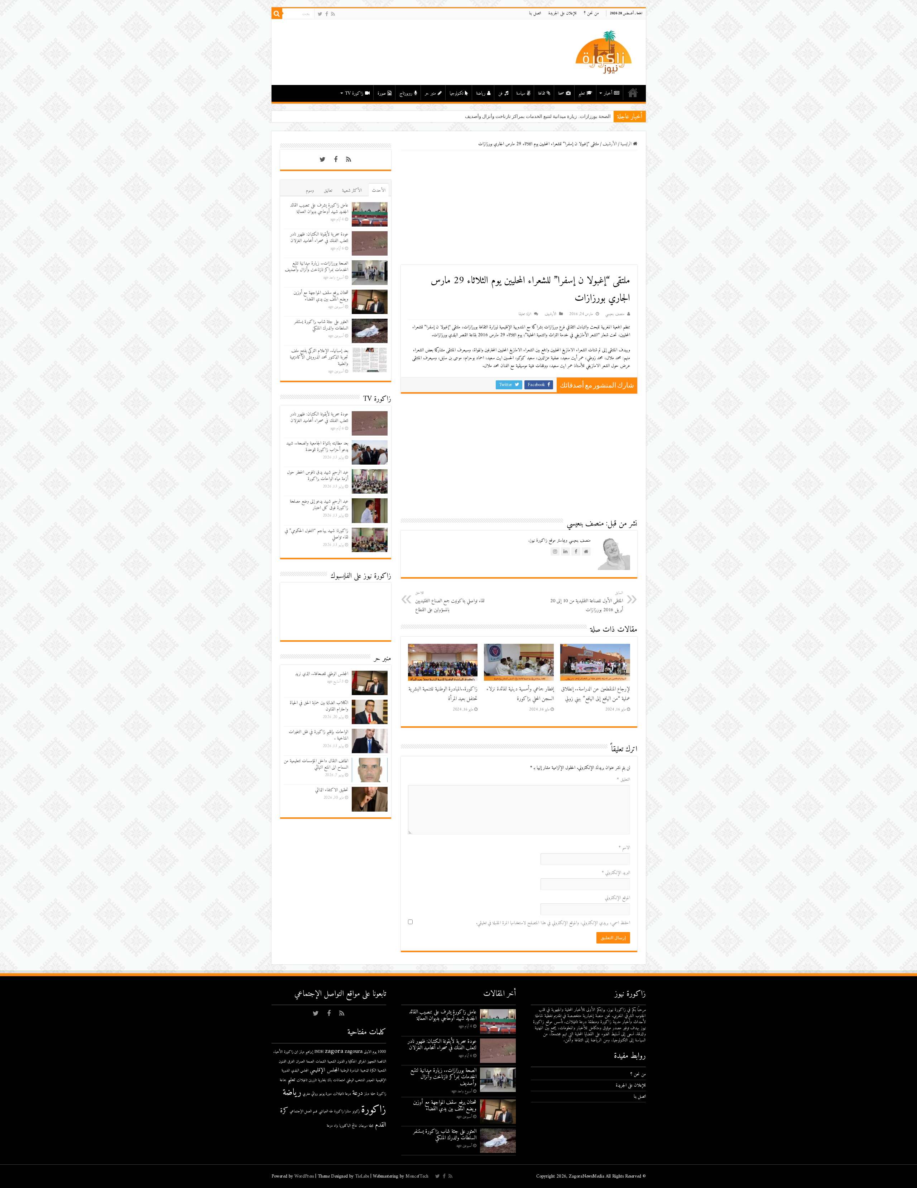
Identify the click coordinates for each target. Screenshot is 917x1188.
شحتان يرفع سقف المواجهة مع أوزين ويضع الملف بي (560, 116)
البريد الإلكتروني (616, 873)
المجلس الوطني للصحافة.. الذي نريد (321, 674)
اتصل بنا (535, 13)
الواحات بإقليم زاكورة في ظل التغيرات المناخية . (318, 735)
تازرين (313, 1080)
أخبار (608, 93)
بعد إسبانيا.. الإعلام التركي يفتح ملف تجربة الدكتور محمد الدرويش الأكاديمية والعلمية (319, 357)
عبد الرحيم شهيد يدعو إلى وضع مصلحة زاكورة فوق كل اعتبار (319, 504)
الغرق (291, 1061)
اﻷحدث (378, 190)
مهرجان (363, 1125)
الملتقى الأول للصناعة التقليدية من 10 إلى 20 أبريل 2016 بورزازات (586, 601)
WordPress (304, 1176)
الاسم (624, 848)
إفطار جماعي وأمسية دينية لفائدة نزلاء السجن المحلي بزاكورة (520, 694)
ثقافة (541, 93)
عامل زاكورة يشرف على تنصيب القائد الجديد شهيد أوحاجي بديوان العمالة (319, 208)
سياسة (520, 93)
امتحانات (339, 1080)
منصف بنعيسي (614, 314)
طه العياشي (326, 1111)
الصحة (310, 1061)
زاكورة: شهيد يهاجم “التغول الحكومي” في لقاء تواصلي (316, 534)
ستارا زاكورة (342, 1111)
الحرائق (362, 1061)
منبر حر (430, 93)
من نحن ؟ (591, 13)
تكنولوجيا (456, 93)
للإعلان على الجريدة (562, 13)
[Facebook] (327, 14)
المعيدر (370, 1080)
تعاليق (328, 190)
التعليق (623, 779)
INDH (319, 1052)
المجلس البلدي (299, 1070)
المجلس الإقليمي (324, 1070)
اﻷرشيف (609, 144)
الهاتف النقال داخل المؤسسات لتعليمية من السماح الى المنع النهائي (316, 764)
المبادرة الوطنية (349, 1070)
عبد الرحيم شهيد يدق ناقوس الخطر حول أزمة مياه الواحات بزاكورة (317, 475)
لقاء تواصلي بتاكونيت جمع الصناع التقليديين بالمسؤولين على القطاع (450, 601)
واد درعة (332, 1125)
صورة (382, 93)
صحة (561, 93)
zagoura (354, 1051)
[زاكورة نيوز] (604, 51)
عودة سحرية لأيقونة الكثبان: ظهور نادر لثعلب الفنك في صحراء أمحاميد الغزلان (319, 237)
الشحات (321, 1061)
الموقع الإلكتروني (617, 898)
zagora (334, 1051)
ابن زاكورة (291, 1052)
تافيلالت (302, 1080)
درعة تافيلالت (342, 1093)
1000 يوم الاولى (375, 1052)
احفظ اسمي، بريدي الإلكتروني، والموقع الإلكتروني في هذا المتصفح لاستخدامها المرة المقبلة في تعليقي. (553, 923)
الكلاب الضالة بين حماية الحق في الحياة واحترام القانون (319, 706)
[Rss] (333, 14)
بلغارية (322, 1080)
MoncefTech (416, 1176)
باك (329, 1080)
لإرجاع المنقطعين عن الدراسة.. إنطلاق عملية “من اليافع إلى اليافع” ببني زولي (595, 694)
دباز (366, 1093)
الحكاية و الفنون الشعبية (341, 1061)
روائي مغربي (310, 1093)
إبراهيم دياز (306, 1052)
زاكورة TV (354, 93)
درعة (357, 1093)
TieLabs (362, 1176)
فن (500, 93)
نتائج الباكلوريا (348, 1125)
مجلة (371, 1125)
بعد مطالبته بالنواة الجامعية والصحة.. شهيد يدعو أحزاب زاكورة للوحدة (317, 446)
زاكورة (373, 1110)
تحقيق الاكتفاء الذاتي (331, 790)
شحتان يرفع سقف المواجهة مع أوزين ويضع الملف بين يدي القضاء (320, 296)
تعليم (581, 93)
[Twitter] (320, 14)
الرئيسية (633, 92)
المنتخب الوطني (355, 1080)
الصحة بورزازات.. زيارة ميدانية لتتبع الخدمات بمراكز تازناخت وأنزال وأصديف (316, 266)
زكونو (356, 1111)
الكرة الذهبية (368, 1070)
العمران (300, 1061)
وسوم (310, 190)
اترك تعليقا (524, 314)
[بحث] (277, 13)
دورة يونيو (325, 1093)
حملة (373, 1093)
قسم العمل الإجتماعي (303, 1111)
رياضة (480, 93)
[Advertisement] (519, 207)
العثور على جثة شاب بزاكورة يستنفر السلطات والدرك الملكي (321, 325)
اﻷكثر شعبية (352, 190)
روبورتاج (405, 93)
